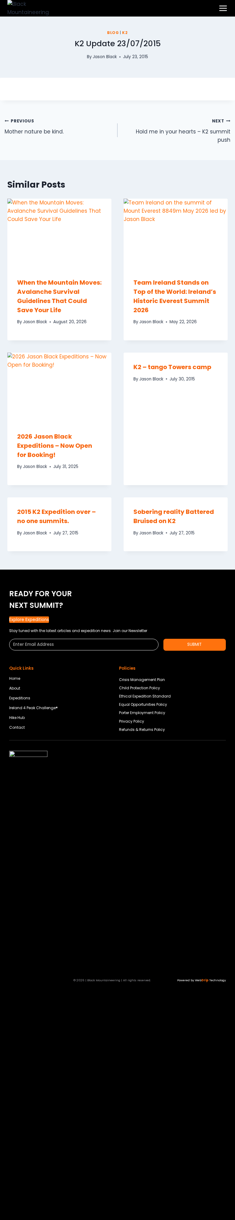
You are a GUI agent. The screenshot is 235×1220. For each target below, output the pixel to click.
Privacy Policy (131, 721)
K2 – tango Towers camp (172, 367)
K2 (125, 32)
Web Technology (210, 980)
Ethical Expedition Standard (145, 696)
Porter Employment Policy (142, 712)
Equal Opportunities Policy (143, 704)
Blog (113, 32)
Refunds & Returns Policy (142, 729)
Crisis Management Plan (142, 679)
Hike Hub (17, 717)
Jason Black (105, 57)
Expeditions (19, 698)
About (14, 688)
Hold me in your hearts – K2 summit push (183, 131)
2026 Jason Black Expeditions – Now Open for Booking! (54, 445)
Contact (17, 727)
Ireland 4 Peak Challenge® (33, 707)
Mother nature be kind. (34, 126)
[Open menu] (223, 8)
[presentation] (59, 233)
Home (14, 678)
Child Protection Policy (139, 687)
